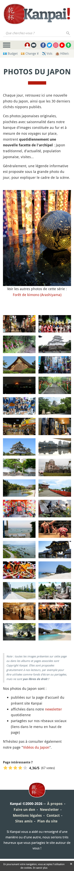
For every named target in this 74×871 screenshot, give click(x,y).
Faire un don (24, 809)
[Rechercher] (68, 33)
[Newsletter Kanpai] (33, 45)
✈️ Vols (47, 53)
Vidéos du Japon (36, 747)
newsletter (53, 709)
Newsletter (49, 809)
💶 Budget (10, 53)
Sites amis (24, 821)
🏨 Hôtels (62, 53)
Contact (53, 815)
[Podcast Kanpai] (68, 45)
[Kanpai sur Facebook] (43, 45)
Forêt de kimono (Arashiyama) (37, 294)
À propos (55, 804)
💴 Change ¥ (30, 53)
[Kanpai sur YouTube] (62, 45)
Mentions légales (27, 815)
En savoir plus (40, 867)
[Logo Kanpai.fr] (37, 14)
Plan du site (47, 821)
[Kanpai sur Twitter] (49, 45)
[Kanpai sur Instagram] (55, 45)
